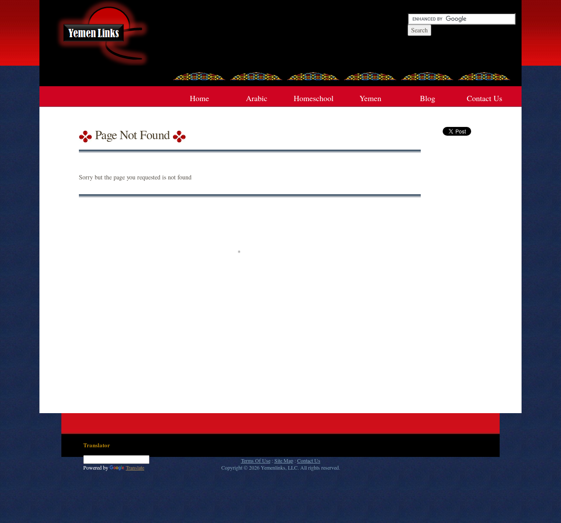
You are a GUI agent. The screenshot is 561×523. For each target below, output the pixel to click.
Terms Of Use (255, 460)
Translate (135, 467)
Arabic (256, 98)
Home (199, 98)
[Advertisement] (238, 226)
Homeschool (314, 98)
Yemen (370, 98)
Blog (427, 98)
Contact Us (484, 98)
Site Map (283, 460)
